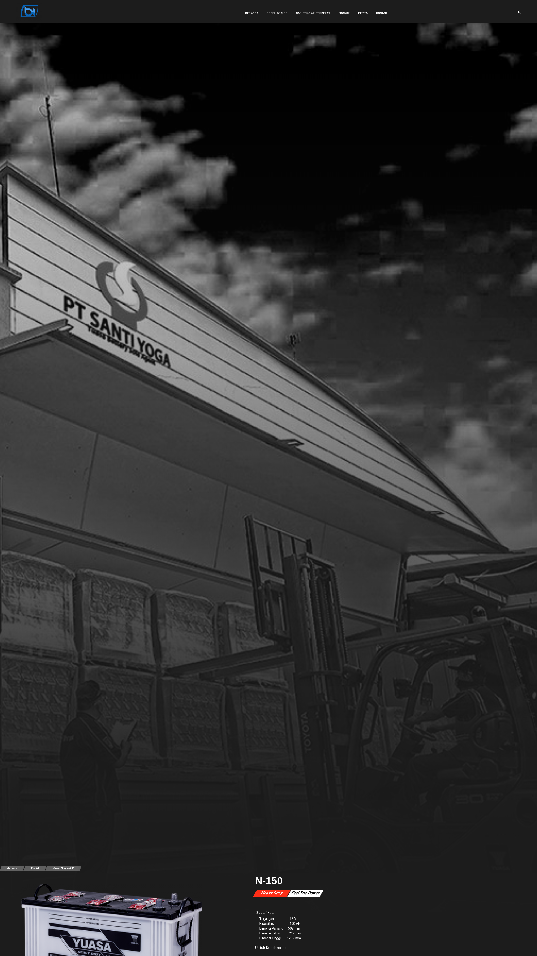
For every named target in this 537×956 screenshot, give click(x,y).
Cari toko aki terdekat (313, 13)
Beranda (251, 13)
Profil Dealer (277, 13)
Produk (344, 13)
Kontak (381, 13)
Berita (363, 13)
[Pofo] (29, 12)
